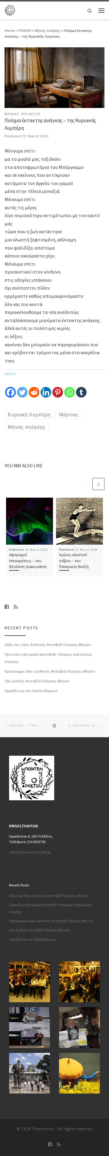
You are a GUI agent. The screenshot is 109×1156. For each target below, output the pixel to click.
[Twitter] (22, 388)
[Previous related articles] (85, 484)
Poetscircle (43, 1128)
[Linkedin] (46, 388)
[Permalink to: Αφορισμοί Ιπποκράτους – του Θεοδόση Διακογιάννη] (29, 521)
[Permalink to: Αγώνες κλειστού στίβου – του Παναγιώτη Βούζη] (79, 521)
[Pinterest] (57, 388)
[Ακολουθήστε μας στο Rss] (16, 607)
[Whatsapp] (69, 388)
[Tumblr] (81, 388)
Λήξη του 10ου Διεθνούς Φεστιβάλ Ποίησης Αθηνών (48, 644)
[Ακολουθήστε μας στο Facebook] (7, 607)
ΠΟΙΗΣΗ (24, 30)
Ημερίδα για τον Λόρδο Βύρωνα (31, 690)
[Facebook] (10, 388)
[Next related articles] (98, 484)
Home (10, 30)
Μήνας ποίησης (47, 30)
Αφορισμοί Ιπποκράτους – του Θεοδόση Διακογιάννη (28, 560)
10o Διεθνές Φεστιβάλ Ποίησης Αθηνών (37, 680)
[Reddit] (34, 388)
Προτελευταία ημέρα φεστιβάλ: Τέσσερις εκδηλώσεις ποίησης (48, 658)
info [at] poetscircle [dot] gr (30, 852)
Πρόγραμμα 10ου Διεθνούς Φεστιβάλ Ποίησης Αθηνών (50, 671)
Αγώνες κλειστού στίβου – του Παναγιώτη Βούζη (74, 560)
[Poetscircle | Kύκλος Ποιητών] (10, 9)
